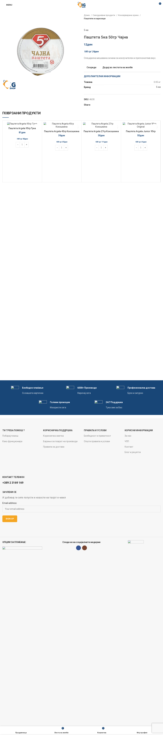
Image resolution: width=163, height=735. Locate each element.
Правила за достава (53, 446)
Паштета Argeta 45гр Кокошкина (61, 131)
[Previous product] (152, 23)
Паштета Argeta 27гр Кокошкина (101, 131)
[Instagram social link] (84, 547)
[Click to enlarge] (8, 84)
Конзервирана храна (128, 15)
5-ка (86, 30)
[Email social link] (97, 105)
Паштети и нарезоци (95, 18)
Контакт (129, 446)
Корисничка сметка (53, 436)
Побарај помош (10, 436)
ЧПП (127, 441)
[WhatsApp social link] (101, 105)
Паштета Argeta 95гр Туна (22, 128)
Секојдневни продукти (104, 15)
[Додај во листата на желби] (75, 126)
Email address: (9, 503)
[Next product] (159, 23)
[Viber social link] (104, 105)
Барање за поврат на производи (60, 441)
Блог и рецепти (133, 452)
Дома (87, 15)
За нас (128, 436)
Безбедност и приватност (97, 436)
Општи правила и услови (97, 441)
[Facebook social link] (93, 105)
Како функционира (12, 441)
